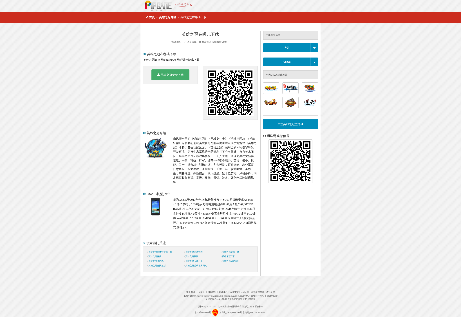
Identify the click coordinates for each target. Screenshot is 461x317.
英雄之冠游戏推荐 (194, 252)
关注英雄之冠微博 (289, 124)
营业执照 (270, 292)
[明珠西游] (310, 88)
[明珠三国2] (271, 101)
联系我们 (223, 292)
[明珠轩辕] (290, 88)
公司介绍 (200, 292)
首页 (152, 17)
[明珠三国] (271, 88)
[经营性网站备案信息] (215, 312)
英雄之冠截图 (191, 256)
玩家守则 (245, 292)
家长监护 (234, 292)
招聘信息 (212, 292)
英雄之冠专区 (167, 17)
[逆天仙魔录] (310, 102)
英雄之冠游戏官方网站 (196, 265)
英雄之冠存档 (228, 256)
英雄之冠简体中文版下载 (160, 252)
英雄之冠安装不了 (194, 261)
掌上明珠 (190, 292)
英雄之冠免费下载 (172, 75)
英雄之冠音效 (154, 256)
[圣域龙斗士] (290, 102)
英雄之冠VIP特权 (230, 261)
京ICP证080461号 (203, 312)
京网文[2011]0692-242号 (230, 312)
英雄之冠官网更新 (157, 265)
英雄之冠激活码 (156, 261)
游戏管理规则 (257, 292)
